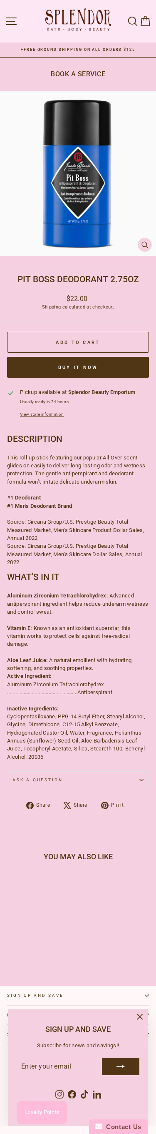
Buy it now (78, 367)
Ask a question (37, 780)
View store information (42, 414)
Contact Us (121, 1126)
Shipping (51, 307)
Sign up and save (35, 995)
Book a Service (78, 74)
